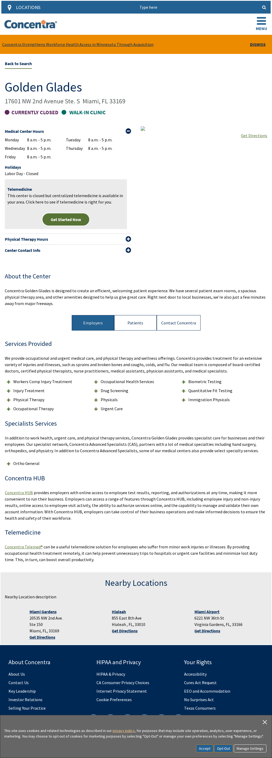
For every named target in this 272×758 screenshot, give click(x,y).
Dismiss (258, 44)
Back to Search (18, 63)
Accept (204, 748)
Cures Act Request (200, 682)
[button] (261, 24)
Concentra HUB (19, 492)
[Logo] (30, 24)
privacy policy (124, 730)
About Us (16, 674)
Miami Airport (206, 611)
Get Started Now (66, 219)
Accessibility (195, 674)
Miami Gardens (43, 611)
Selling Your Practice (27, 708)
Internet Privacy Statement (121, 691)
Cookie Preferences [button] (114, 699)
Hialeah (119, 611)
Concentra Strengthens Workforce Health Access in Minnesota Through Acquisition (78, 44)
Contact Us (18, 682)
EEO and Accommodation (207, 691)
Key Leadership (22, 691)
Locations (28, 7)
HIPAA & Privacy (110, 674)
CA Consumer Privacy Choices (122, 682)
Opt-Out (223, 748)
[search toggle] (264, 7)
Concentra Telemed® (24, 546)
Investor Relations (25, 699)
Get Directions (254, 135)
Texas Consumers (200, 708)
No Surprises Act (199, 699)
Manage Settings (250, 748)
